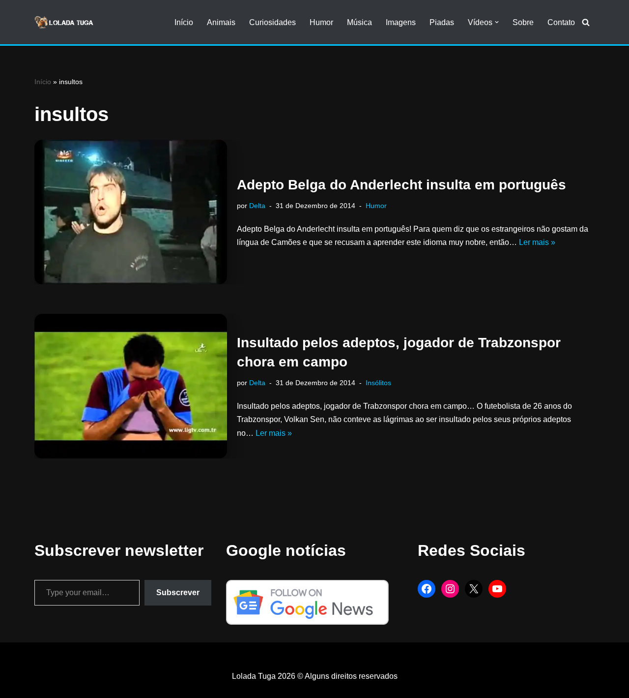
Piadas (441, 22)
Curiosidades (272, 22)
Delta (257, 206)
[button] (497, 22)
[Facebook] (426, 589)
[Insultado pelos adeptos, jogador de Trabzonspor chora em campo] (130, 386)
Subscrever (178, 592)
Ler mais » (537, 242)
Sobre (523, 22)
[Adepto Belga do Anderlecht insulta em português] (130, 212)
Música (359, 22)
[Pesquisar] (586, 22)
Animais (221, 22)
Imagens (401, 22)
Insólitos (378, 383)
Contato (561, 22)
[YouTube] (497, 589)
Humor (321, 22)
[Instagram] (450, 589)
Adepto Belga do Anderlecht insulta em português (401, 184)
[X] (474, 589)
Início (183, 22)
